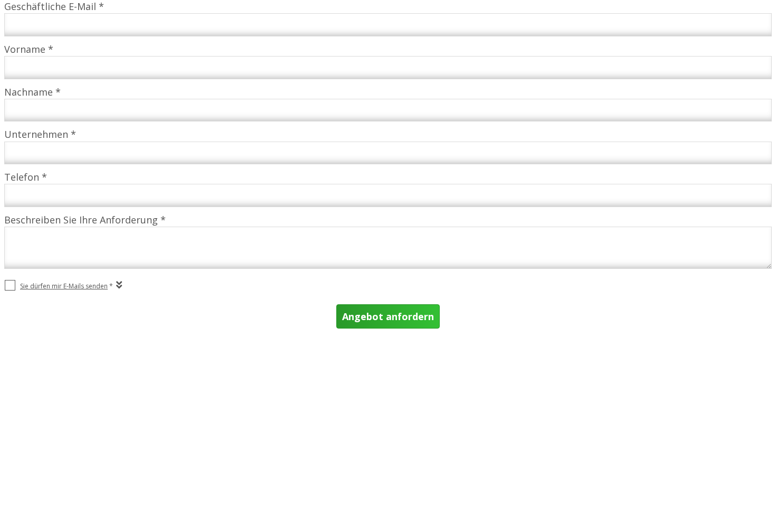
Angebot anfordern (388, 316)
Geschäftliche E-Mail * (54, 6)
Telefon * (25, 177)
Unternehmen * (40, 134)
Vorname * (28, 49)
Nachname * (32, 92)
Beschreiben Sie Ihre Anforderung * (85, 219)
